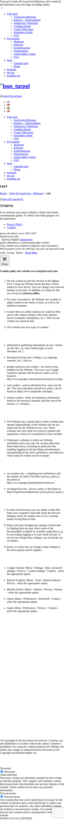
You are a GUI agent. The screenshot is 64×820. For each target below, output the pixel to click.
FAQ (16, 35)
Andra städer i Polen (25, 54)
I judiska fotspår (22, 26)
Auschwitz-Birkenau (25, 16)
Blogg (17, 66)
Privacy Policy (15, 224)
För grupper (13, 38)
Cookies (11, 227)
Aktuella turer (21, 63)
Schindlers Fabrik (23, 32)
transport (11, 69)
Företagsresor (21, 50)
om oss (10, 72)
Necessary (9, 771)
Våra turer (12, 13)
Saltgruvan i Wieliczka (26, 23)
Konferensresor (22, 47)
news (9, 60)
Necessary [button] (5, 768)
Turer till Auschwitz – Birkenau (26, 193)
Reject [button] (19, 252)
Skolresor (19, 41)
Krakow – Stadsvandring (27, 20)
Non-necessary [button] (8, 793)
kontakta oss (13, 75)
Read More (31, 252)
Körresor (18, 44)
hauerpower (26, 239)
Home (3, 193)
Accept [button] (10, 252)
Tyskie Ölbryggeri (23, 29)
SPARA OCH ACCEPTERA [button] (16, 818)
